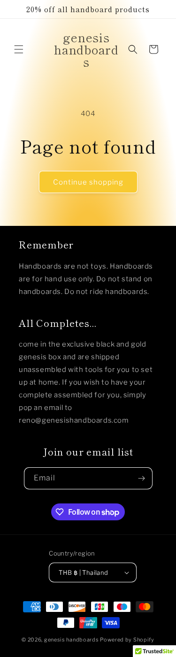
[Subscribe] (141, 478)
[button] (18, 49)
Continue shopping (88, 182)
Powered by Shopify (127, 639)
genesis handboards (71, 639)
